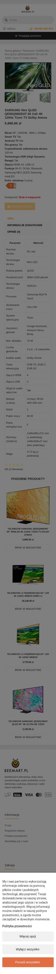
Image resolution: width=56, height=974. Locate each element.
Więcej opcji (27, 936)
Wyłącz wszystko (27, 949)
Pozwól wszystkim (27, 962)
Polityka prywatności (17, 926)
